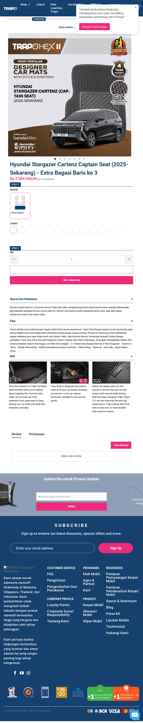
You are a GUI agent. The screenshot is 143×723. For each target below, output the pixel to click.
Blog (109, 607)
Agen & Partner (89, 582)
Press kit (113, 613)
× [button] (136, 7)
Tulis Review (121, 445)
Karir (87, 590)
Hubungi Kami (117, 633)
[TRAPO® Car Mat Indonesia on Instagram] (28, 673)
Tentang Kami (58, 621)
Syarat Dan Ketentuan (23, 299)
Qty (12, 252)
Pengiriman (56, 580)
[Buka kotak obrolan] (135, 715)
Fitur (13, 321)
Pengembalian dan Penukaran (62, 588)
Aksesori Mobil (90, 613)
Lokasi (40, 4)
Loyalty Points (58, 605)
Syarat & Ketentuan (121, 601)
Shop (23, 4)
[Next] (124, 96)
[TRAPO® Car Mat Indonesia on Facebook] (15, 673)
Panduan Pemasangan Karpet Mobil (122, 577)
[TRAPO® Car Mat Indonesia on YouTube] (22, 673)
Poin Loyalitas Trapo (57, 8)
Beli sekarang (71, 280)
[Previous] (14, 96)
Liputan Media (117, 620)
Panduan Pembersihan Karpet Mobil (122, 591)
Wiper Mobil (92, 621)
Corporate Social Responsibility (60, 613)
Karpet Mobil (93, 605)
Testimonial (115, 626)
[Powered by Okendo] (28, 446)
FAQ (12, 356)
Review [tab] (16, 434)
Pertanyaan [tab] (36, 434)
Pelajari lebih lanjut (94, 27)
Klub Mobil (91, 574)
